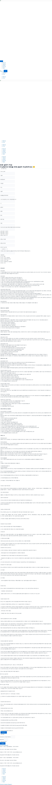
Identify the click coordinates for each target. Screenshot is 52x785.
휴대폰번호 (3, 179)
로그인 (3, 74)
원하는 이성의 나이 (4, 235)
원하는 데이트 (3, 243)
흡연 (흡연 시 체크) (4, 232)
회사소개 (4, 62)
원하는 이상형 (3, 239)
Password (2, 739)
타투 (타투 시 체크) (4, 233)
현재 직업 (2, 219)
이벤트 (3, 67)
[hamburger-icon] (1, 61)
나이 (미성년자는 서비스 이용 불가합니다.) (8, 199)
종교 (1, 215)
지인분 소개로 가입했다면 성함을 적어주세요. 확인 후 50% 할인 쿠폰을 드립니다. (15, 250)
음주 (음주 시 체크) (4, 231)
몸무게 (2, 207)
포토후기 (4, 65)
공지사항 (4, 66)
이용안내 (4, 64)
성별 (2, 191)
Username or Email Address (5, 736)
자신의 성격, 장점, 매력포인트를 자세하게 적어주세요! (10, 227)
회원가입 (4, 72)
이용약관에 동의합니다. (5, 465)
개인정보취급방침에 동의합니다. (7, 730)
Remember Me (3, 741)
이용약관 (2, 254)
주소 (1, 187)
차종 (1, 223)
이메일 (2, 183)
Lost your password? (4, 745)
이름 (2, 175)
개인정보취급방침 (4, 467)
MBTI (1, 211)
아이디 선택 (3, 171)
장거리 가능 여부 (4, 247)
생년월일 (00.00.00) (4, 195)
